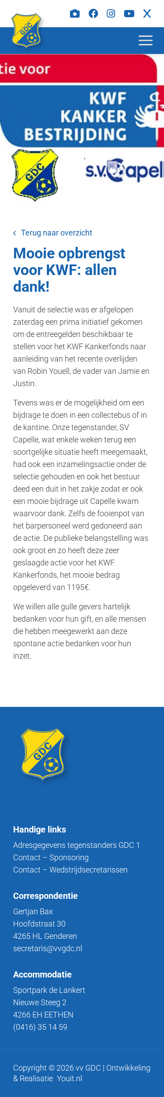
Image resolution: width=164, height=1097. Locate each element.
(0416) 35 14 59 (40, 1027)
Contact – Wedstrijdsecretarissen (70, 869)
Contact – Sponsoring (51, 857)
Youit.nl (69, 1078)
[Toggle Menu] (153, 40)
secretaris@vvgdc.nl (47, 948)
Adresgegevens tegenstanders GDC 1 (76, 845)
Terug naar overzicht (56, 232)
